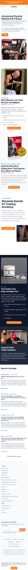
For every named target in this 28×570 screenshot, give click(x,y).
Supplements (5, 472)
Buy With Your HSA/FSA (7, 501)
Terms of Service (7, 539)
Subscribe (22, 529)
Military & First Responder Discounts (10, 496)
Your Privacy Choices (14, 544)
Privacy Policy (22, 539)
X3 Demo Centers (5, 508)
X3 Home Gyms (5, 468)
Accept (14, 568)
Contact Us (4, 512)
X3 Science (4, 486)
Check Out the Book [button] (14, 187)
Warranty (18, 541)
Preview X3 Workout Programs (8, 484)
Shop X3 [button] (5, 34)
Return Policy (11, 541)
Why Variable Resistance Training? (10, 479)
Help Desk (4, 491)
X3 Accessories (5, 470)
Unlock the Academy (8, 228)
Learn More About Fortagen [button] (14, 322)
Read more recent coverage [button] (14, 456)
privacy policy (4, 565)
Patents (14, 539)
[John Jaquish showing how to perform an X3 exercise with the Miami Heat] (14, 49)
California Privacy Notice (14, 546)
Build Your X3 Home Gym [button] (14, 128)
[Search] (4, 6)
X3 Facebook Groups (6, 505)
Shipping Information (6, 494)
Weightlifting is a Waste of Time (9, 482)
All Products (4, 475)
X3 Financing (4, 498)
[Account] (26, 6)
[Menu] (2, 7)
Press (3, 510)
